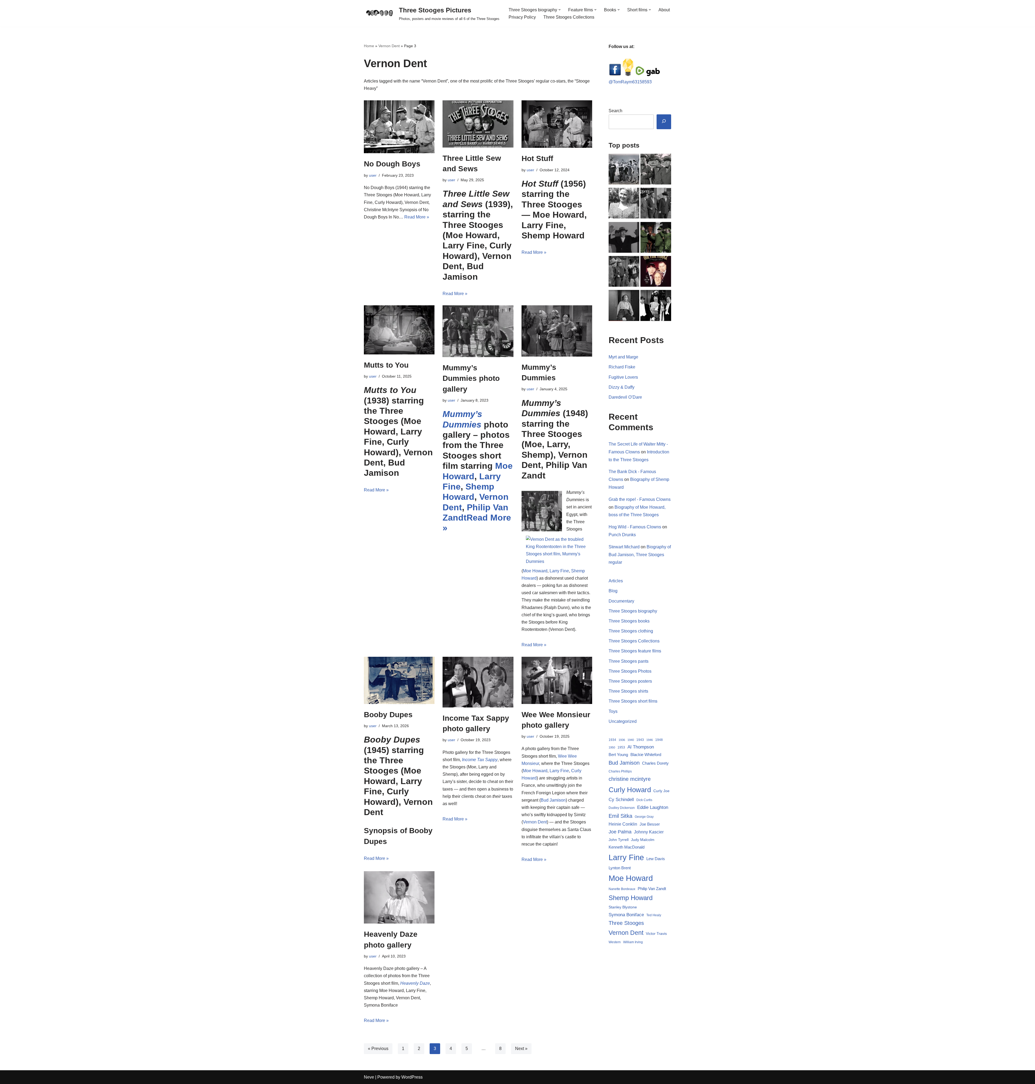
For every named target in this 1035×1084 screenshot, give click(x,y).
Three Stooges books (629, 621)
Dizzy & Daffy (621, 387)
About (664, 10)
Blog (613, 591)
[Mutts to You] (399, 329)
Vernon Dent (389, 46)
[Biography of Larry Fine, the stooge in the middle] (624, 306)
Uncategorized (623, 721)
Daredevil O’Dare (625, 397)
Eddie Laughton (652, 807)
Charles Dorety (655, 763)
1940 (630, 739)
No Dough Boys (392, 164)
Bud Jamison (553, 800)
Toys (613, 711)
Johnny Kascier (649, 831)
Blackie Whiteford (645, 755)
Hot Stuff (537, 158)
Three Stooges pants (628, 661)
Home (369, 46)
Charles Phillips (620, 771)
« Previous (378, 1048)
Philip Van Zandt (652, 888)
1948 (659, 740)
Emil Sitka (620, 816)
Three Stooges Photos (630, 671)
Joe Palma (620, 832)
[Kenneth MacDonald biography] (624, 238)
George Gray (644, 817)
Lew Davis (655, 858)
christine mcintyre (630, 779)
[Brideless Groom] (624, 170)
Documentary (621, 601)
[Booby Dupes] (399, 680)
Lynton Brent (620, 868)
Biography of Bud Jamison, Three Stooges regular (640, 555)
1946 (649, 739)
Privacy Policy (522, 17)
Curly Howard (630, 790)
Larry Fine (559, 571)
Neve (369, 1077)
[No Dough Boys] (399, 126)
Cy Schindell (621, 799)
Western (615, 942)
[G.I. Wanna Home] (655, 204)
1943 (640, 740)
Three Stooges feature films (635, 651)
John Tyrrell (619, 839)
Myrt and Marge (623, 357)
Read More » (416, 217)
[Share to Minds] (628, 74)
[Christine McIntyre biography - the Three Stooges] (624, 204)
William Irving (633, 942)
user (373, 175)
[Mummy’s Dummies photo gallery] (478, 331)
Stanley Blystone (623, 907)
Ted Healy (653, 915)
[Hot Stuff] (557, 124)
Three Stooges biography (633, 611)
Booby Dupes (388, 714)
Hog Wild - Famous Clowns (635, 527)
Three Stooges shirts (628, 691)
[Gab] (653, 74)
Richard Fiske (622, 367)
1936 (622, 739)
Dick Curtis (644, 800)
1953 (621, 747)
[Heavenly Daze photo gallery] (399, 897)
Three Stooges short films (633, 701)
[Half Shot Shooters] (655, 238)
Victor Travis (656, 933)
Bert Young (618, 754)
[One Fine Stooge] (655, 272)
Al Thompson (640, 747)
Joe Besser (650, 824)
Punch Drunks (622, 534)
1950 (612, 747)
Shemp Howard (631, 897)
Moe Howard (535, 571)
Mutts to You (386, 365)
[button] (559, 10)
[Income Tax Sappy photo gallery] (478, 682)
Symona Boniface (626, 914)
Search (615, 110)
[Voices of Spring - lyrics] (655, 306)
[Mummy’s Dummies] (557, 331)
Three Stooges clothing (631, 631)
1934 (612, 740)
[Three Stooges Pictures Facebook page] (615, 74)
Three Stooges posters (630, 681)
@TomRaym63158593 (630, 82)
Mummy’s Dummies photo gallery (471, 378)
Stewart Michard (624, 547)
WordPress (412, 1077)
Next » (521, 1048)
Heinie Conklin (623, 824)
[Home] (655, 170)
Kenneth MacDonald (626, 847)
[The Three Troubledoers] (624, 272)
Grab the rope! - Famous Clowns (640, 499)
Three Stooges (626, 923)
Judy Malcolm (642, 840)
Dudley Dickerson (622, 808)
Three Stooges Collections (568, 17)
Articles (616, 581)
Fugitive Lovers (623, 377)
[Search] (664, 121)
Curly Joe (661, 791)
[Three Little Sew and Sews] (478, 124)
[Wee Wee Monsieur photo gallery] (557, 680)
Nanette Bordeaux (622, 889)
